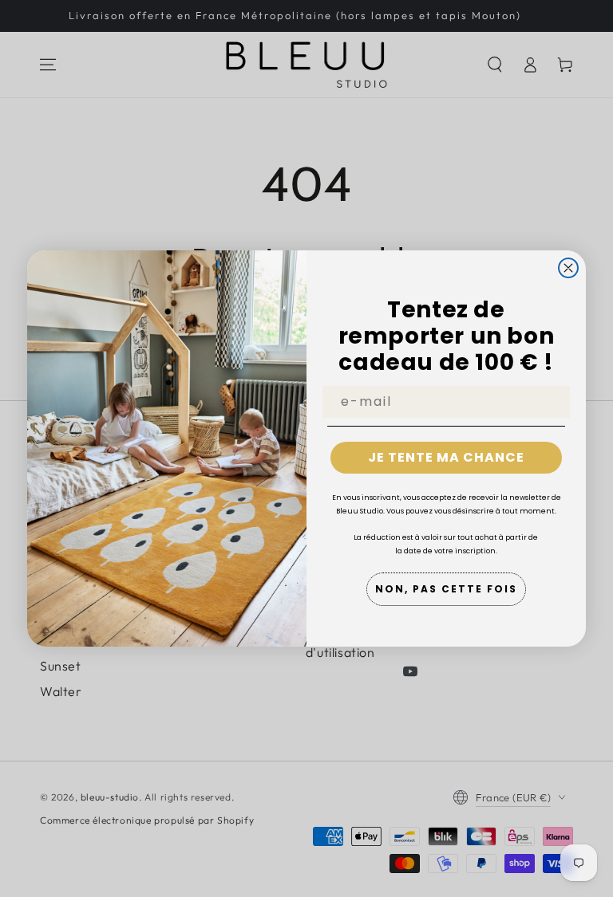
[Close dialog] (568, 267)
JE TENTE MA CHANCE (446, 457)
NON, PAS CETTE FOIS (446, 589)
